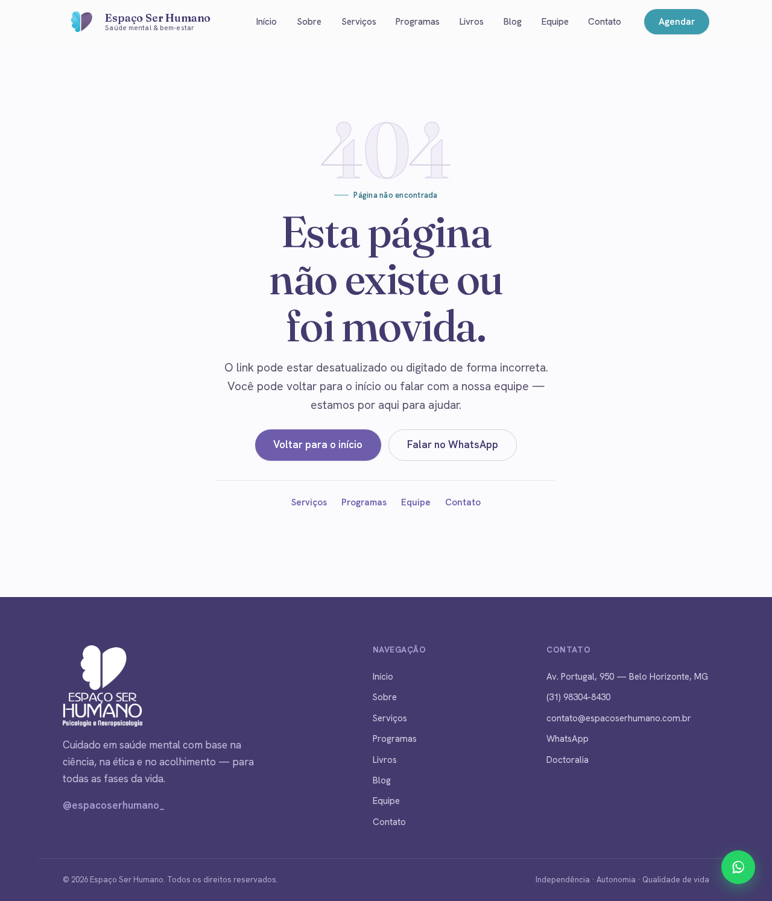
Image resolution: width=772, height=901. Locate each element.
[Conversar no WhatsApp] (738, 867)
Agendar (677, 22)
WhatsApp (567, 739)
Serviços (358, 22)
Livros (472, 22)
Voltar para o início (317, 444)
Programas (418, 22)
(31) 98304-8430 (578, 697)
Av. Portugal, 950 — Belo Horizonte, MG (627, 677)
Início (266, 22)
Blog (513, 22)
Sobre (309, 22)
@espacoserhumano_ (114, 805)
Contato (604, 22)
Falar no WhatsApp (452, 444)
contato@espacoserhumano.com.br (618, 718)
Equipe (555, 22)
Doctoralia (567, 760)
